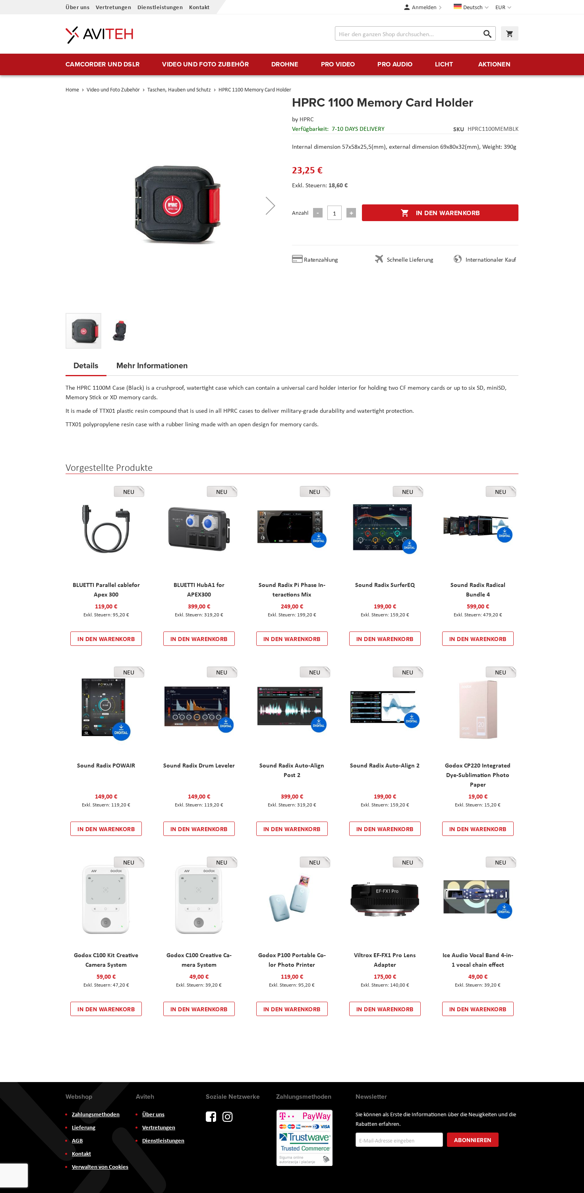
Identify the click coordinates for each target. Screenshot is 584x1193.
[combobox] (415, 33)
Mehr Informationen (152, 365)
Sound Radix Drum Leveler (199, 765)
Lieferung (83, 1127)
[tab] (86, 367)
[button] (504, 7)
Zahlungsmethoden (96, 1114)
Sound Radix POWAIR (106, 765)
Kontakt (199, 7)
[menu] (292, 64)
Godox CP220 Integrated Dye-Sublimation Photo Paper (478, 775)
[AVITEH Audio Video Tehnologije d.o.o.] (99, 35)
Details (86, 365)
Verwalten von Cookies (100, 1166)
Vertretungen (113, 7)
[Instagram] (227, 1116)
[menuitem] (102, 64)
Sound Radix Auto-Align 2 (385, 765)
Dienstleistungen (160, 7)
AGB (77, 1140)
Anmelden (424, 7)
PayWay (305, 1138)
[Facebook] (211, 1116)
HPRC (307, 119)
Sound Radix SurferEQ (385, 584)
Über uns (77, 7)
